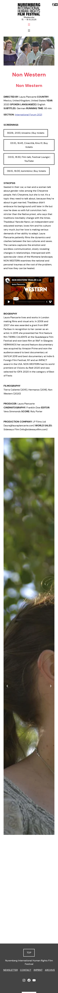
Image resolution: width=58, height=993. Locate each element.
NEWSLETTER (10, 970)
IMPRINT (38, 970)
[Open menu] (29, 24)
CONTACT (25, 970)
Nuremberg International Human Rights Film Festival (29, 962)
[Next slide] (50, 686)
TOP (29, 952)
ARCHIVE (50, 970)
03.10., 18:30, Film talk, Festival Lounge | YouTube (29, 159)
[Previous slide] (7, 686)
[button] (22, 931)
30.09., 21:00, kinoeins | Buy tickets (25, 132)
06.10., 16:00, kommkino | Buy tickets (26, 171)
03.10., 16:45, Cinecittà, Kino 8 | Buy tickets (29, 145)
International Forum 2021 (28, 114)
